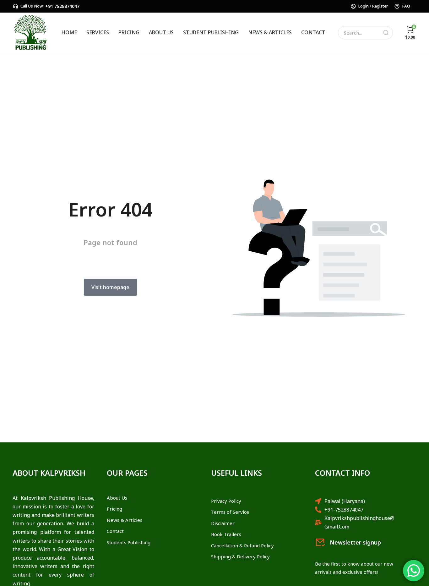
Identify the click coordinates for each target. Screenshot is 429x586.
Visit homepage (110, 287)
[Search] (386, 32)
